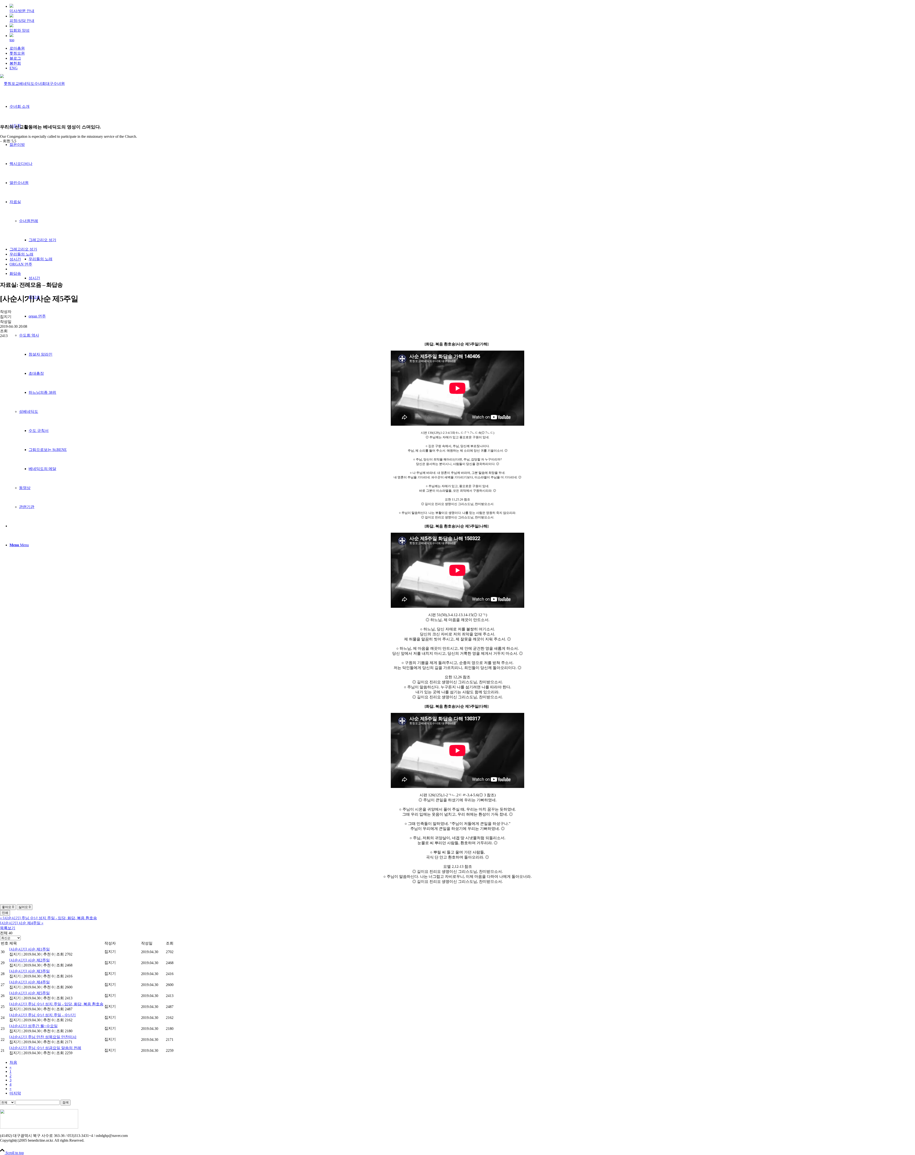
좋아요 (8, 907)
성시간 (15, 259)
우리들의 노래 (21, 254)
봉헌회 (15, 63)
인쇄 (5, 913)
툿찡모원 (17, 53)
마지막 (15, 1093)
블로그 (15, 58)
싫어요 (24, 907)
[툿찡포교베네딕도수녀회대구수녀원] (32, 84)
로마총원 (17, 48)
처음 (13, 1062)
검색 (65, 1102)
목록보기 (7, 928)
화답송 (15, 273)
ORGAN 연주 (21, 264)
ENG (14, 68)
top (12, 40)
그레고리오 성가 (23, 249)
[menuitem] (462, 48)
